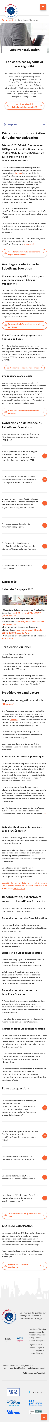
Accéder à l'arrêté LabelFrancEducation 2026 (24, 106)
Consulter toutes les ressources (24, 367)
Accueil (9, 20)
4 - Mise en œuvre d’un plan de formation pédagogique (16, 525)
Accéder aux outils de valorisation (18, 1266)
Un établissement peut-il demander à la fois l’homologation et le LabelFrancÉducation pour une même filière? (20, 1135)
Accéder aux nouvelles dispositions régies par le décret (24, 253)
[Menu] (43, 7)
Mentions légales (17, 1368)
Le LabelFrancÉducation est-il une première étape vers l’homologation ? (19, 1158)
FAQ (4, 1368)
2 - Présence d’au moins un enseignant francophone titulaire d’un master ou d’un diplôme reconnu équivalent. (19, 479)
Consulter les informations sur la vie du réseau (24, 325)
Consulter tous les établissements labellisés (23, 412)
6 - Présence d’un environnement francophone (17, 567)
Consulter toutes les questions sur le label (24, 1215)
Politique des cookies (37, 1368)
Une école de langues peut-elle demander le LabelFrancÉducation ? (18, 1177)
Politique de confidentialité (35, 1373)
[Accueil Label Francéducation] (11, 11)
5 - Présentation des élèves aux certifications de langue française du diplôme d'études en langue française (19, 546)
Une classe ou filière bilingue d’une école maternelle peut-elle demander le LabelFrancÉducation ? (20, 1198)
